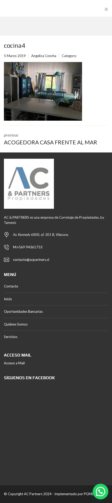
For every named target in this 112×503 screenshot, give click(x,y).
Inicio (8, 299)
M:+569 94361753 (27, 247)
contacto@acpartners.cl (31, 259)
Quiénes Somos (16, 324)
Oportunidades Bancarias (23, 311)
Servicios (10, 337)
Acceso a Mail (14, 363)
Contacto (11, 286)
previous (50, 138)
